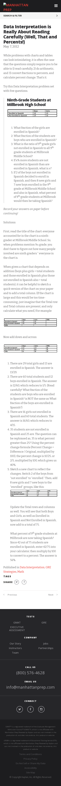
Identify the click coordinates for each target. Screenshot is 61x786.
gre (44, 622)
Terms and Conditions (30, 754)
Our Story (15, 643)
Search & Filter (12, 15)
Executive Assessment (17, 628)
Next (51, 594)
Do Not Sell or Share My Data (30, 763)
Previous (12, 594)
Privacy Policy (30, 758)
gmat (17, 622)
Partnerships (45, 648)
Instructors (15, 648)
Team (15, 652)
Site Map (30, 772)
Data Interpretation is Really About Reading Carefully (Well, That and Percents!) (30, 34)
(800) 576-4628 (30, 672)
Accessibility (30, 767)
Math (20, 571)
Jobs (45, 643)
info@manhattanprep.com (30, 687)
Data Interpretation (32, 567)
